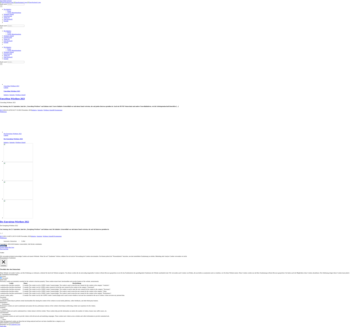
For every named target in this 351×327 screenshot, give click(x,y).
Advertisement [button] (4, 312)
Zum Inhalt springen (6, 1)
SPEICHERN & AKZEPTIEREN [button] (10, 323)
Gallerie (6, 87)
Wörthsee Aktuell (20, 95)
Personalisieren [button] (4, 258)
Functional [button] (3, 297)
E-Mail (23, 241)
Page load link (4, 249)
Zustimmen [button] (12, 258)
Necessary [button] (3, 276)
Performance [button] (3, 302)
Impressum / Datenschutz (10, 241)
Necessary (5, 278)
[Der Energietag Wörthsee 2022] (18, 161)
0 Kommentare (58, 110)
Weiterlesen (3, 112)
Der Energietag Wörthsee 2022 (13, 133)
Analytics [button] (2, 307)
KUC (1, 110)
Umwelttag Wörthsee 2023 (11, 86)
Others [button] (2, 317)
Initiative (6, 95)
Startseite (12, 95)
